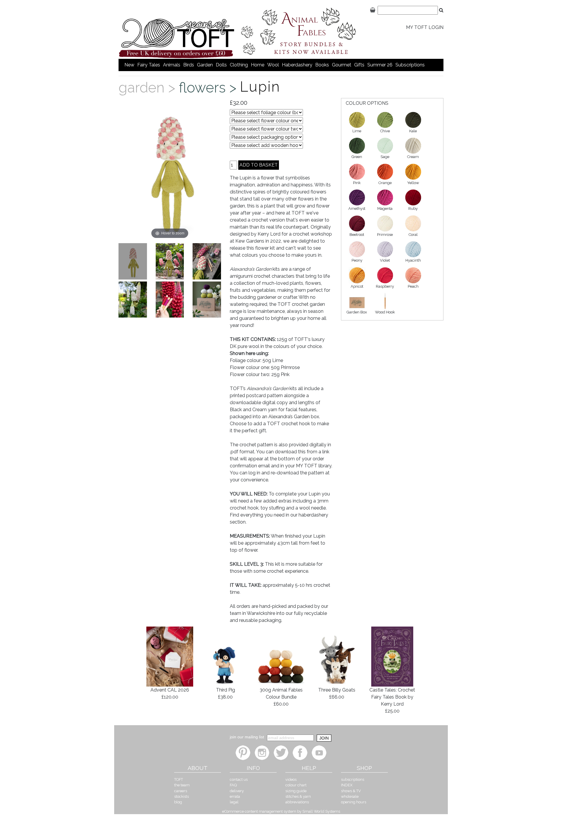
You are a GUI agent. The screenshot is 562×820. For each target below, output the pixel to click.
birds (188, 65)
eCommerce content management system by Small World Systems (281, 811)
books (322, 65)
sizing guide (295, 791)
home (257, 65)
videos (291, 779)
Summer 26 (380, 65)
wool (273, 65)
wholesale (350, 796)
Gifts (359, 65)
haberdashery (297, 65)
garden (205, 65)
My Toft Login (424, 27)
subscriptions (410, 65)
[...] (133, 261)
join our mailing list (247, 737)
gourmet (341, 65)
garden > (149, 87)
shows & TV (351, 791)
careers (180, 791)
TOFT (178, 779)
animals (171, 65)
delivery (237, 791)
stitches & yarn (298, 796)
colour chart (295, 785)
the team (182, 785)
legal (234, 802)
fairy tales (148, 65)
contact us (239, 779)
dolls (221, 65)
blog (178, 802)
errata (235, 796)
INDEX (346, 785)
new (129, 65)
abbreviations (297, 802)
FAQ (233, 785)
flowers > (209, 87)
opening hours (353, 802)
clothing (239, 65)
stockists (181, 796)
